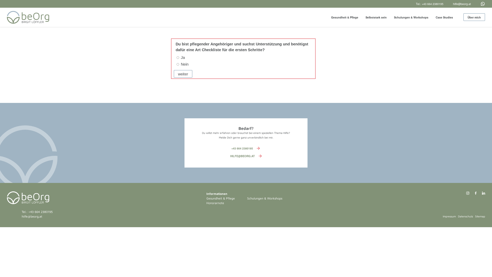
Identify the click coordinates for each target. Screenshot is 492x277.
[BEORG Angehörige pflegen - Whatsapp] (478, 4)
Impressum (449, 216)
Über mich (474, 17)
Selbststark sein (376, 17)
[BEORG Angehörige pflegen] (28, 17)
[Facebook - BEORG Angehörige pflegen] (473, 193)
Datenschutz (465, 216)
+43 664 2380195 (242, 148)
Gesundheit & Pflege (344, 17)
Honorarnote (215, 203)
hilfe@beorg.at (242, 156)
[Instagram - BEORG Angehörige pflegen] (465, 193)
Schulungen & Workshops (411, 17)
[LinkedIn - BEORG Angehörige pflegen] (481, 193)
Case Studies (444, 17)
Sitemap (480, 216)
